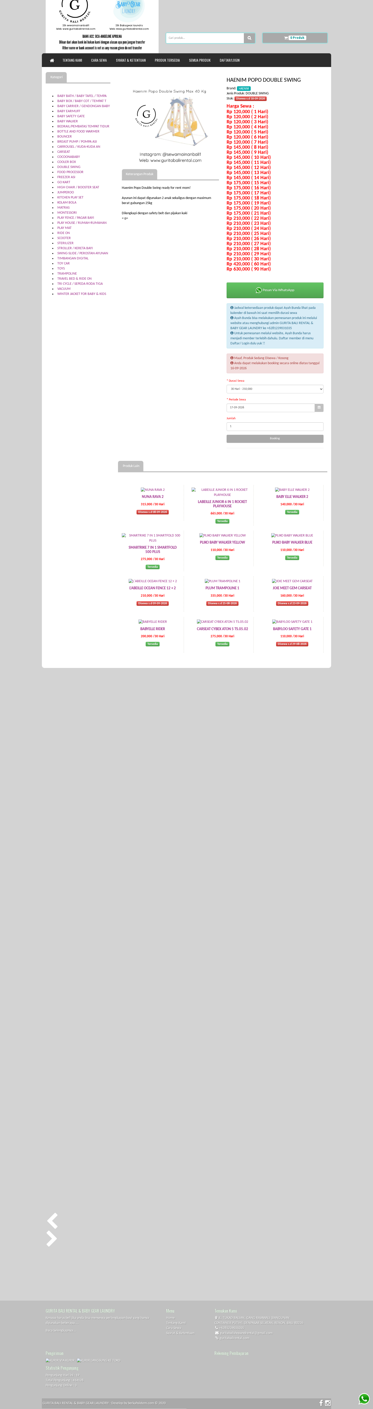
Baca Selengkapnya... (61, 1331)
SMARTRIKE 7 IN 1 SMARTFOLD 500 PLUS (153, 550)
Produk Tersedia (168, 60)
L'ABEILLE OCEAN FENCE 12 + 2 (152, 588)
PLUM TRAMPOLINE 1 (222, 588)
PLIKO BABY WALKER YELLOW (222, 543)
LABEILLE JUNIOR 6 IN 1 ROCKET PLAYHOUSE (222, 504)
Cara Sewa (99, 60)
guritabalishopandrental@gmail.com (246, 1333)
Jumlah (231, 418)
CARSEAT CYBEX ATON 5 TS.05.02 (222, 629)
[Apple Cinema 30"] (170, 120)
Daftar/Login (230, 60)
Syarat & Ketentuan (131, 60)
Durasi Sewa (236, 380)
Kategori (56, 77)
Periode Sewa (237, 399)
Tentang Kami (72, 60)
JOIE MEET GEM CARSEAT (292, 588)
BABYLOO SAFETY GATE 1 (292, 629)
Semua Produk (200, 60)
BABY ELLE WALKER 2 (292, 497)
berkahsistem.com (141, 1403)
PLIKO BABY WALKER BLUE (292, 543)
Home (170, 1318)
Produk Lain (130, 466)
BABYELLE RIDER (152, 629)
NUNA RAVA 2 (153, 497)
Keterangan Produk (139, 174)
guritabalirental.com (234, 1338)
